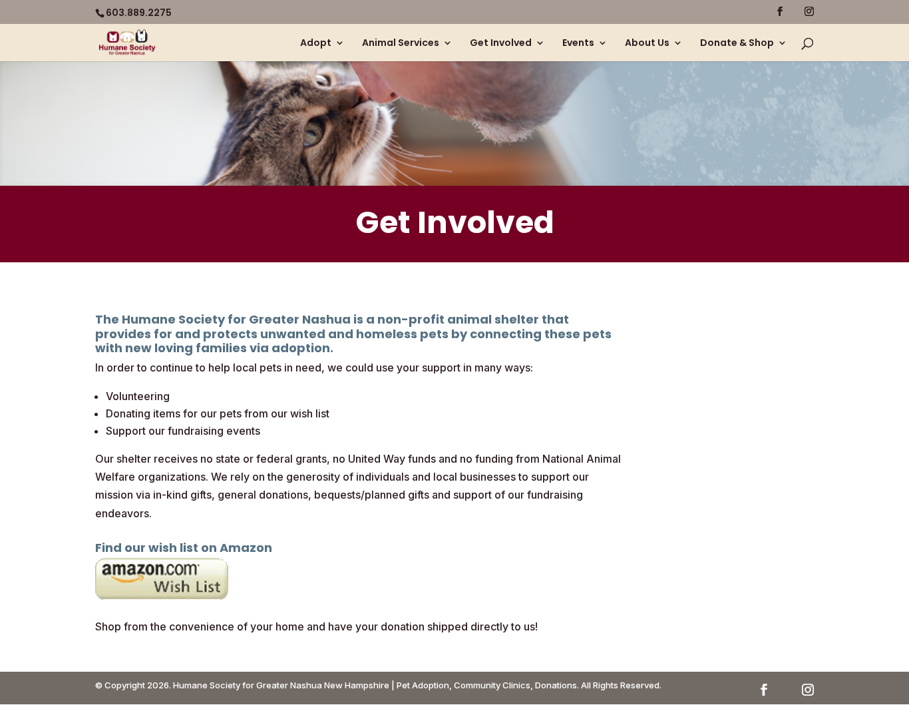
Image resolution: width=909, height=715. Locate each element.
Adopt (315, 43)
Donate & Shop (737, 43)
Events (578, 43)
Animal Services (400, 43)
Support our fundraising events (183, 430)
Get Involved (501, 43)
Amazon (246, 547)
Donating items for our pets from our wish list (217, 413)
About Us (647, 43)
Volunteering (138, 396)
